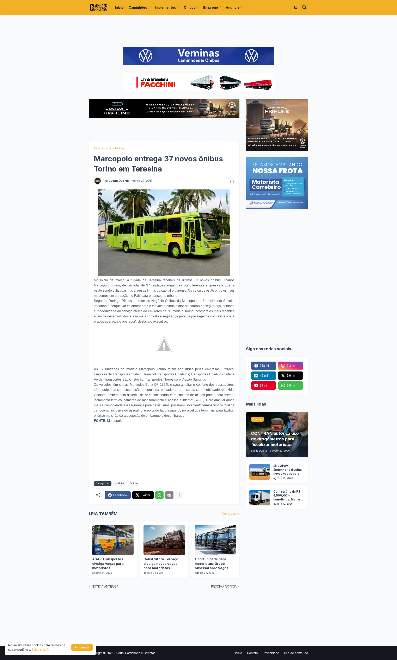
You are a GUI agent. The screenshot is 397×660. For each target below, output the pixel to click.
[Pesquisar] (304, 7)
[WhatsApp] (159, 495)
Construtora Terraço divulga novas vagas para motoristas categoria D (160, 563)
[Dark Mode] (295, 7)
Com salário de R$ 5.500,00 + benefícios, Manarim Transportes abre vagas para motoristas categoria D (288, 496)
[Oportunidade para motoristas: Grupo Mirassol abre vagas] (215, 540)
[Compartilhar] (230, 181)
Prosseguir (82, 647)
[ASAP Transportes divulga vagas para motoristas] (113, 540)
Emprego (210, 7)
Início (119, 7)
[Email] (169, 495)
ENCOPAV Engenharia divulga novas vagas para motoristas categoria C (287, 470)
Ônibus (189, 7)
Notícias (120, 148)
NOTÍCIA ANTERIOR (105, 586)
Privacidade (271, 653)
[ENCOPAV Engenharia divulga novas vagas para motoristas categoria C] (259, 472)
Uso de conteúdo (296, 653)
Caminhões (138, 7)
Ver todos (229, 513)
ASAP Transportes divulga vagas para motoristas (108, 563)
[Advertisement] (198, 30)
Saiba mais (39, 649)
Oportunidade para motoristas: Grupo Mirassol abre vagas (211, 563)
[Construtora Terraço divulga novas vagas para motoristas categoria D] (164, 540)
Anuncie (232, 7)
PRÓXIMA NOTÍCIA (224, 586)
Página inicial (102, 148)
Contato (252, 653)
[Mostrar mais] (179, 495)
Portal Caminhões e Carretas (135, 653)
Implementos (165, 7)
